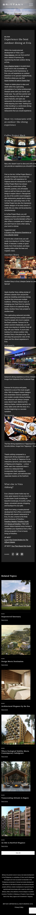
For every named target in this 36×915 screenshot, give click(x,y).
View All (18, 853)
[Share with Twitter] (17, 554)
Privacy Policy (19, 907)
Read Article (4, 620)
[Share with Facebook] (12, 554)
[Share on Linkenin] (22, 554)
